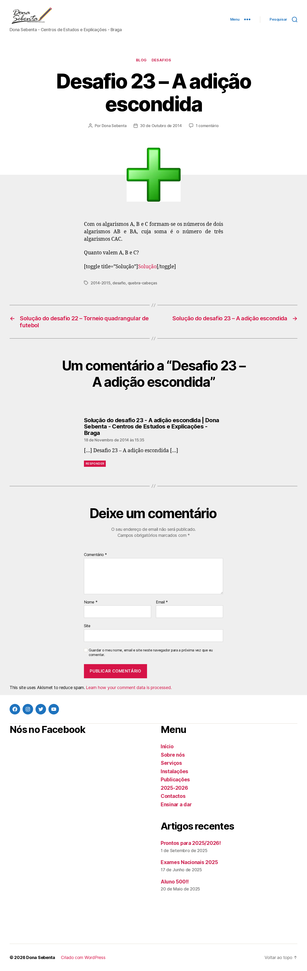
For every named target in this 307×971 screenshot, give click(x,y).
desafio (119, 283)
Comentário (95, 555)
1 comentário (207, 125)
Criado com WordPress (83, 957)
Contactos (173, 796)
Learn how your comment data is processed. (128, 687)
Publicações (175, 780)
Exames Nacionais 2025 (189, 862)
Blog (141, 60)
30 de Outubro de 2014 (161, 125)
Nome (90, 602)
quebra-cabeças (142, 283)
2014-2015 (101, 283)
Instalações (174, 771)
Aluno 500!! (175, 882)
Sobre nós (173, 755)
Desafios (161, 60)
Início (167, 746)
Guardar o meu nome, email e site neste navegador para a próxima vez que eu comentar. (151, 652)
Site (87, 625)
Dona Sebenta (114, 125)
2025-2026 (174, 788)
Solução (147, 266)
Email (162, 602)
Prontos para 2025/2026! (191, 843)
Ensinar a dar (176, 804)
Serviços (171, 763)
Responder (95, 463)
